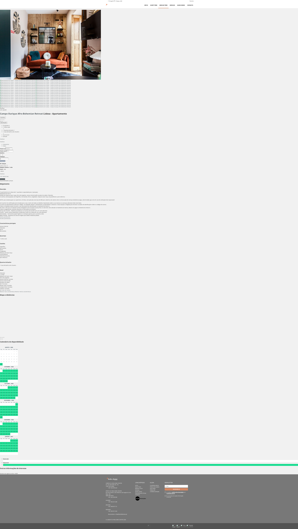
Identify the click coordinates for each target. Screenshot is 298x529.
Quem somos (181, 5)
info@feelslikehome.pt (121, 514)
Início (146, 5)
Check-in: (2, 149)
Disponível (6, 462)
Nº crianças (3, 163)
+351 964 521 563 (112, 511)
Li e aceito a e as (175, 493)
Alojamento (6, 144)
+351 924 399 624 (112, 488)
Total (1, 169)
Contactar (2, 179)
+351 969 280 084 (112, 497)
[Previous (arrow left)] (0, 121)
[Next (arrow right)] (2, 121)
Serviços (172, 5)
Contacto (190, 5)
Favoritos (192, 1)
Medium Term (163, 5)
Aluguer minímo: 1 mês (6, 167)
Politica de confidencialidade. (154, 490)
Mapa (4, 146)
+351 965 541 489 (112, 502)
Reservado (6, 459)
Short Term (153, 5)
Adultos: (2, 153)
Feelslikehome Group (140, 493)
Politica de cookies (154, 487)
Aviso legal (152, 488)
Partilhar (3, 117)
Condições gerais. (154, 485)
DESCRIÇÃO (4, 122)
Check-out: (3, 151)
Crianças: (2, 156)
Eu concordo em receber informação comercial (174, 496)
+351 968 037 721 (112, 506)
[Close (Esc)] (0, 337)
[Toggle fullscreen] (2, 337)
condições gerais (170, 493)
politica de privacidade (177, 492)
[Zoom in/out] (3, 337)
